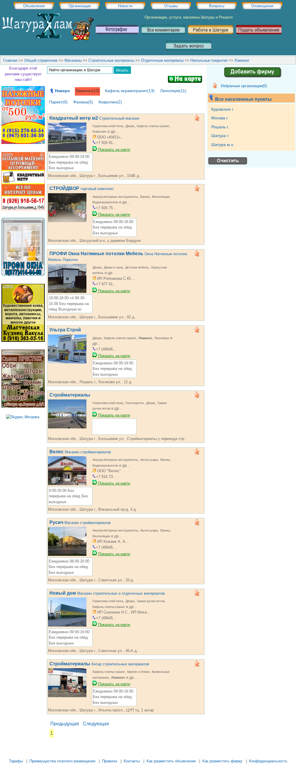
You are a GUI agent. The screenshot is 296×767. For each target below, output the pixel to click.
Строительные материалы (111, 60)
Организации (80, 6)
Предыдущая (64, 723)
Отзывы (171, 6)
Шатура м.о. (223, 144)
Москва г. (220, 118)
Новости (125, 6)
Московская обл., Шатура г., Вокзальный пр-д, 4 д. (92, 509)
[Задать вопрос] (188, 52)
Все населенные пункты (244, 99)
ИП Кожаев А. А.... (113, 541)
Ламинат (241, 60)
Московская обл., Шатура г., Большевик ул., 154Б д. (94, 176)
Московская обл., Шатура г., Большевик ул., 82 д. (92, 317)
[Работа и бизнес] (210, 36)
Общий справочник (41, 60)
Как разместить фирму (222, 761)
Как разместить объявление (171, 761)
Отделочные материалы (162, 60)
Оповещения (262, 6)
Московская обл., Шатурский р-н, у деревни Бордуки (94, 240)
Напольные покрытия (208, 60)
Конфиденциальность (268, 761)
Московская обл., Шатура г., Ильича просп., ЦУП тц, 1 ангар (101, 710)
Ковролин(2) (110, 102)
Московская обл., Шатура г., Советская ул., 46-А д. (93, 651)
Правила (109, 761)
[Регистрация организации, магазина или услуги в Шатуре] (246, 78)
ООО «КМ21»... (110, 137)
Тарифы (16, 761)
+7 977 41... (106, 284)
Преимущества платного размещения (62, 761)
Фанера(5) (83, 102)
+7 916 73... (106, 476)
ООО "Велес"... (110, 471)
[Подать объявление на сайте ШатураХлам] (259, 36)
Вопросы (216, 6)
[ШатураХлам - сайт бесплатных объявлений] (47, 39)
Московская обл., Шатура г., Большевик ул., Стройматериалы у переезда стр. (116, 439)
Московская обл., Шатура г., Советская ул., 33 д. (91, 580)
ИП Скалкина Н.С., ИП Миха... (123, 612)
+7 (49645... (106, 349)
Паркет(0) (58, 102)
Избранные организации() (244, 86)
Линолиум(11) (173, 90)
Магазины (73, 60)
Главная (10, 60)
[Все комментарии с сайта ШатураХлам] (163, 36)
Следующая (96, 723)
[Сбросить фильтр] (228, 164)
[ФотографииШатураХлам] (117, 36)
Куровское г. (223, 109)
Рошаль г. (220, 127)
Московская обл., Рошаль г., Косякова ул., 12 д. (90, 382)
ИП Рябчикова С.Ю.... (115, 278)
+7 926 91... (106, 142)
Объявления (34, 6)
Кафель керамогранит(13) (130, 90)
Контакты (132, 761)
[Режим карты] (185, 80)
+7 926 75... (106, 208)
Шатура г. (220, 135)
